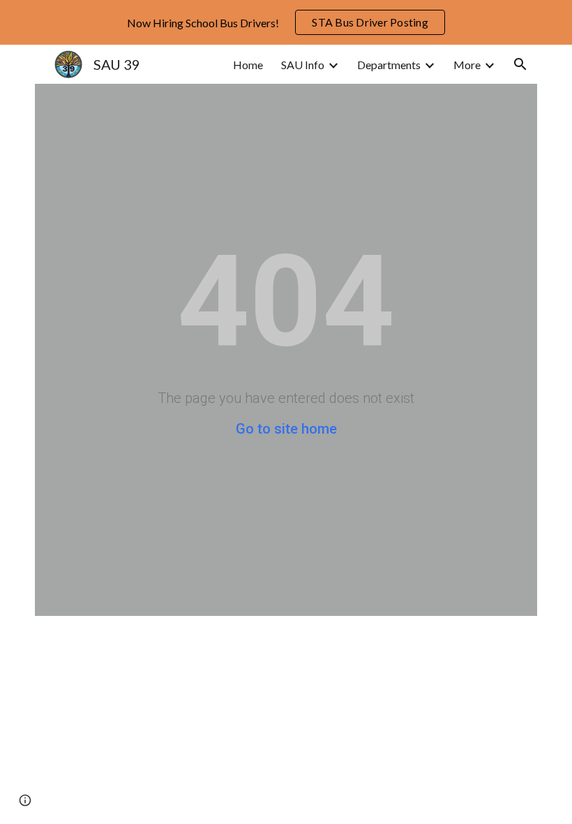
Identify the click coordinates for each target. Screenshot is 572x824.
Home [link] (248, 64)
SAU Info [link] (302, 64)
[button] (520, 64)
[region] (286, 22)
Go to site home (286, 428)
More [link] (467, 64)
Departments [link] (389, 64)
